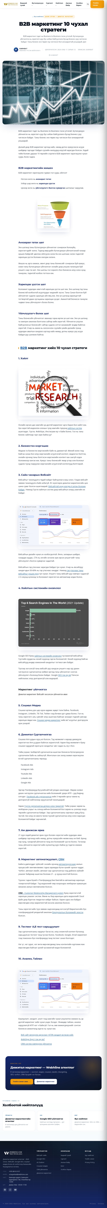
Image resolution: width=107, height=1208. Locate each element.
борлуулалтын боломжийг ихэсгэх (67, 912)
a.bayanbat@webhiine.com (18, 1174)
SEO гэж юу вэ (64, 675)
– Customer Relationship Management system (41, 893)
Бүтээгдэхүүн (37, 4)
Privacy (93, 1204)
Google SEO (41, 1159)
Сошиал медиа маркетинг (49, 720)
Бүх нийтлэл (89, 1155)
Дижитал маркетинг (45, 1081)
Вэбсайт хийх (41, 1155)
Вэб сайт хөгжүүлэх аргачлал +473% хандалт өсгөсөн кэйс (47, 1035)
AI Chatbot (40, 1162)
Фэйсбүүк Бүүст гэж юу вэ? (33, 1039)
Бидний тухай (23, 4)
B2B (23, 348)
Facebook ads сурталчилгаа (39, 796)
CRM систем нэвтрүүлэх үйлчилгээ (36, 1044)
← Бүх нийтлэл (37, 16)
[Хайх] (88, 4)
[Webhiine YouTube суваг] (15, 1190)
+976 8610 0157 (14, 1171)
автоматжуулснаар (67, 864)
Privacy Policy (90, 1162)
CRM (61, 859)
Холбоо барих (79, 4)
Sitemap (101, 1204)
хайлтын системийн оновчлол (48, 656)
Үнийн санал (96, 4)
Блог (62, 1166)
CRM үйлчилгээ (42, 1169)
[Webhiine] (17, 1153)
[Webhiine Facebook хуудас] (5, 1190)
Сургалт (49, 4)
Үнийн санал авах (22, 1081)
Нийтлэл (59, 4)
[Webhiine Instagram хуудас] (10, 1190)
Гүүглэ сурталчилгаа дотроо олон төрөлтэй (44, 806)
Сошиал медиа (42, 1166)
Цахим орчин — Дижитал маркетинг (59, 16)
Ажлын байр (69, 4)
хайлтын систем (75, 428)
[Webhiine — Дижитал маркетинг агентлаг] (11, 4)
